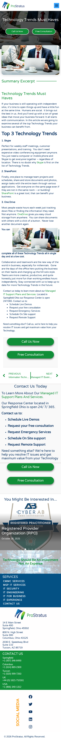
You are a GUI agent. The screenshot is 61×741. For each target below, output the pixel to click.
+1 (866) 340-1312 (12, 686)
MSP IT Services (14, 585)
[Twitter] (30, 704)
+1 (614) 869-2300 (12, 667)
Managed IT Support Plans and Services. (30, 395)
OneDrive (22, 214)
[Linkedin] (30, 719)
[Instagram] (30, 727)
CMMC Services (14, 581)
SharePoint (8, 193)
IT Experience (12, 600)
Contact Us (11, 603)
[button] (56, 5)
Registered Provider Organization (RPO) (20, 530)
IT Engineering (13, 592)
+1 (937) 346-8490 (12, 660)
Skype (40, 162)
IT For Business (14, 596)
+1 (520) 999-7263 (12, 673)
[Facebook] (30, 696)
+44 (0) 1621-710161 (13, 680)
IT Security (11, 588)
